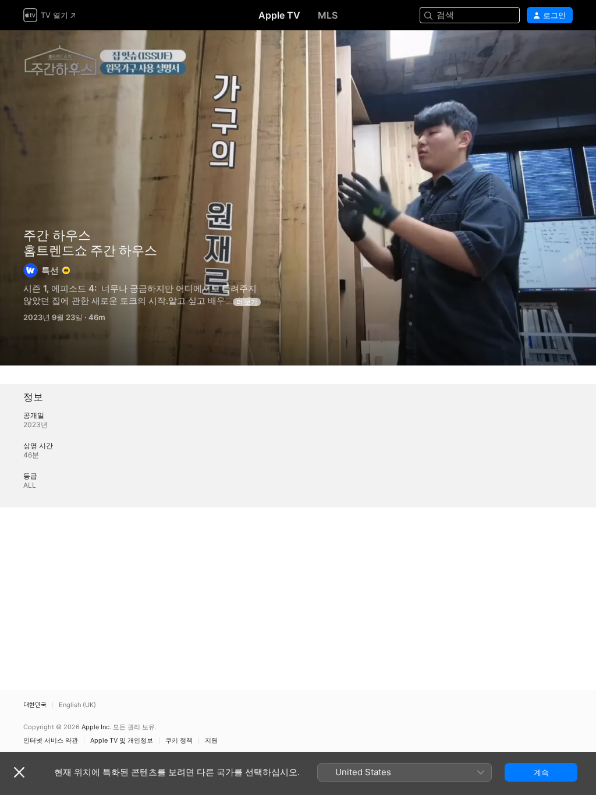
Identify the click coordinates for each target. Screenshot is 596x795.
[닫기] (19, 772)
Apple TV (279, 15)
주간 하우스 (57, 235)
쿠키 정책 (179, 740)
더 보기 (246, 302)
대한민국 (35, 705)
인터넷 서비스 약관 (50, 740)
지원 (211, 740)
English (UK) (77, 705)
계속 (541, 772)
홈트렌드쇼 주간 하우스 (298, 197)
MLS (328, 15)
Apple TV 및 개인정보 (121, 740)
